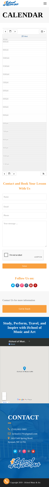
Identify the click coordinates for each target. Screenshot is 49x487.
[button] (43, 174)
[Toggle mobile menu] (45, 3)
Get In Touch (24, 309)
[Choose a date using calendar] (10, 31)
